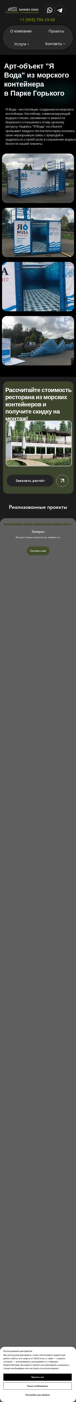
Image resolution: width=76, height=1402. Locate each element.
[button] (30, 480)
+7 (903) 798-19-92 (37, 19)
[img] (39, 443)
